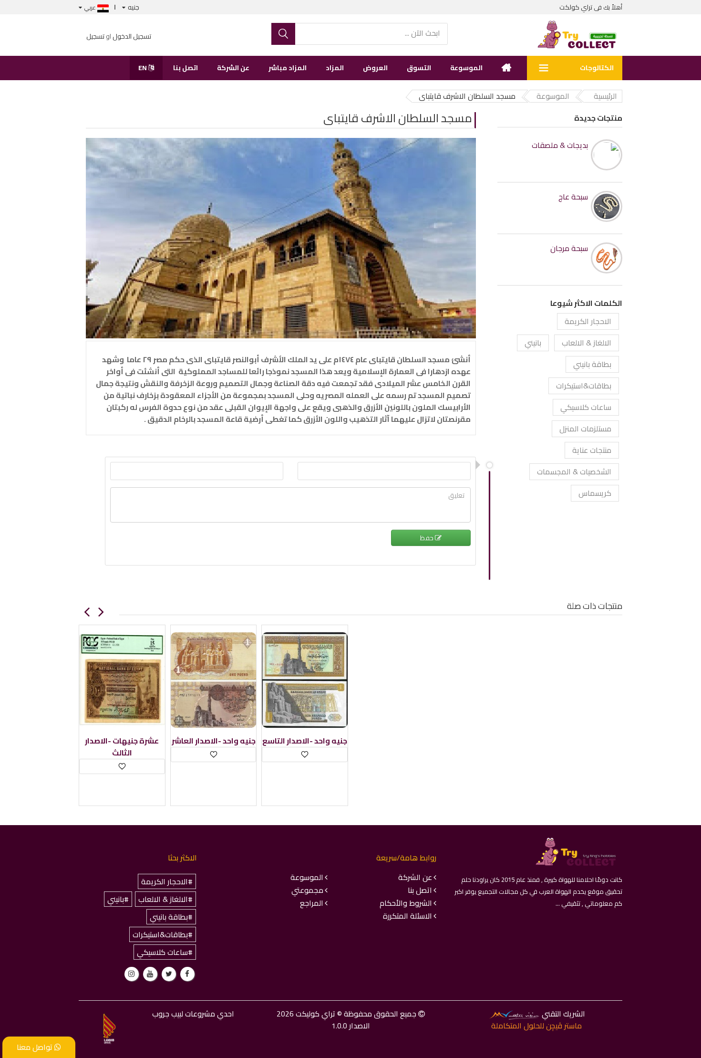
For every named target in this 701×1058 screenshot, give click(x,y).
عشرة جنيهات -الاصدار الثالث (122, 747)
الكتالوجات (597, 68)
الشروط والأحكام (406, 903)
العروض (375, 68)
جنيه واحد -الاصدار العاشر (214, 741)
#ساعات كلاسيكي (165, 952)
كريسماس (594, 493)
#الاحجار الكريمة (167, 881)
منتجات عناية (591, 450)
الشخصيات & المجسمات (574, 471)
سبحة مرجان (569, 248)
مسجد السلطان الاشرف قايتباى (397, 118)
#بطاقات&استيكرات (163, 934)
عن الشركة (233, 68)
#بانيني (118, 899)
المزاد (335, 68)
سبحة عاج (573, 197)
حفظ (427, 538)
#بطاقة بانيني (171, 917)
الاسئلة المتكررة (407, 916)
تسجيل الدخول (132, 36)
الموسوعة (466, 68)
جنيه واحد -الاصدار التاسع (304, 741)
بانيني (533, 342)
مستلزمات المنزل (585, 428)
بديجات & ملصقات (560, 145)
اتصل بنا (185, 68)
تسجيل (95, 36)
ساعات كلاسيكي (585, 407)
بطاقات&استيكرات (583, 385)
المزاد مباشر (287, 68)
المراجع (311, 903)
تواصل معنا (35, 1047)
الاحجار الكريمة (588, 321)
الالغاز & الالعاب (586, 342)
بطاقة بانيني (592, 364)
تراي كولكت (575, 7)
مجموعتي (307, 890)
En (143, 68)
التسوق (419, 68)
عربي (90, 7)
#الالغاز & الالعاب (165, 899)
